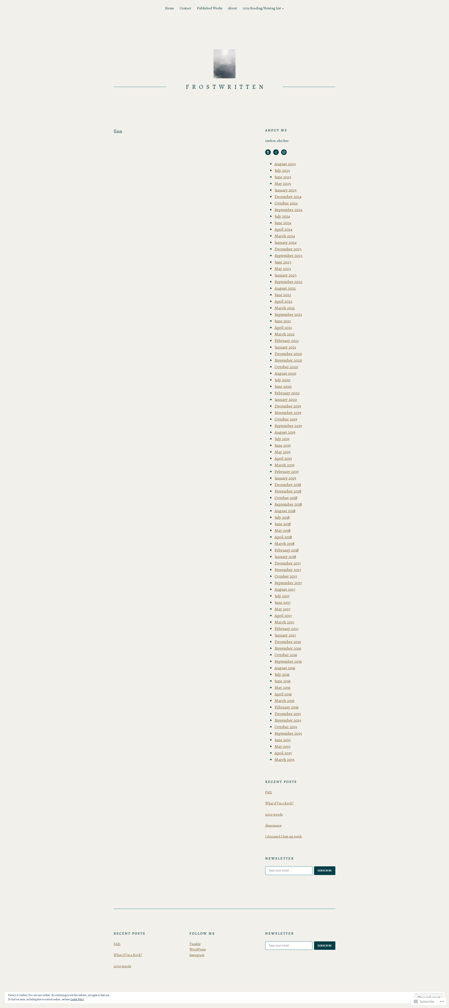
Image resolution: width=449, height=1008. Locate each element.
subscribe (325, 870)
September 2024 (288, 209)
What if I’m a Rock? (279, 803)
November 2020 (288, 360)
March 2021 (284, 334)
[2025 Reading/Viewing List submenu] (283, 8)
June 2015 (283, 740)
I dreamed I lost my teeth (283, 836)
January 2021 (285, 347)
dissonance (273, 825)
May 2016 (282, 687)
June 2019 (283, 445)
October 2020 (286, 367)
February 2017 (287, 628)
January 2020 (286, 399)
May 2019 (282, 452)
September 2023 (288, 255)
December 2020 (288, 353)
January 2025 (286, 190)
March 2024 (285, 236)
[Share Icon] (276, 152)
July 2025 (282, 170)
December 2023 (288, 249)
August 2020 (285, 373)
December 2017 (288, 563)
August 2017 (285, 589)
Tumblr (195, 944)
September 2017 (288, 583)
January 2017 (285, 635)
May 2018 (282, 530)
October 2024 (286, 203)
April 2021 (283, 327)
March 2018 (284, 543)
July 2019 (282, 439)
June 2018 (283, 524)
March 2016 (284, 700)
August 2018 (285, 511)
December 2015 (288, 713)
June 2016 (283, 681)
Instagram (196, 955)
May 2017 (282, 609)
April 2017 (283, 615)
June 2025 (283, 177)
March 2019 (284, 465)
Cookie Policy (77, 999)
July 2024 (282, 216)
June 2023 (283, 262)
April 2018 (283, 537)
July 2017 (282, 596)
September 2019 (288, 425)
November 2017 (288, 569)
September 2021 (288, 314)
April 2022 (283, 301)
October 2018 (286, 497)
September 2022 (288, 281)
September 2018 (288, 504)
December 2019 (288, 406)
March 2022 (285, 308)
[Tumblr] (268, 152)
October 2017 (286, 576)
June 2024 (283, 223)
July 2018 (282, 517)
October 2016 (286, 655)
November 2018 (288, 491)
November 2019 (288, 412)
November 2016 (288, 648)
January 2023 (286, 275)
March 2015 (284, 759)
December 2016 (288, 641)
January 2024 (286, 242)
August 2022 (285, 288)
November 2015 (288, 720)
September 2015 (288, 733)
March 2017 (284, 622)
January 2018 (285, 556)
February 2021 (287, 340)
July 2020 (282, 380)
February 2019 (287, 471)
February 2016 (287, 707)
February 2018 (287, 550)
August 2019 (285, 432)
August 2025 (285, 164)
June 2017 (283, 602)
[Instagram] (284, 152)
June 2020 (283, 386)
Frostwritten (226, 87)
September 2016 (288, 661)
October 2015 (286, 727)
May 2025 (283, 183)
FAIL (268, 792)
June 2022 (283, 295)
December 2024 (288, 196)
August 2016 (285, 668)
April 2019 (283, 458)
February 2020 (287, 393)
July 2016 (282, 674)
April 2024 (283, 229)
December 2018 (288, 484)
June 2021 (283, 321)
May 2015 (282, 746)
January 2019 (285, 478)
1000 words (274, 814)
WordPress (197, 949)
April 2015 (283, 753)
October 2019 (286, 419)
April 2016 (283, 694)
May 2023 (283, 268)
